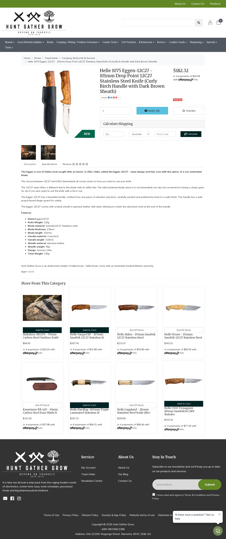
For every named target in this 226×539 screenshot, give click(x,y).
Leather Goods (177, 42)
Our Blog (123, 474)
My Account (88, 467)
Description (30, 164)
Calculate (192, 134)
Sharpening (196, 42)
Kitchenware (145, 42)
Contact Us (197, 3)
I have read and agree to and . (185, 497)
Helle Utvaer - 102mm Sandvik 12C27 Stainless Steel (183, 336)
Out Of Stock (137, 330)
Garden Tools (109, 42)
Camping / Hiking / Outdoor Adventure (77, 42)
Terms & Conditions (195, 495)
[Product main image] (58, 105)
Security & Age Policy (114, 515)
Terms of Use (51, 515)
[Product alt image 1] (48, 152)
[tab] (30, 164)
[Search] (199, 22)
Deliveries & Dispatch (170, 515)
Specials (210, 42)
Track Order (88, 474)
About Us (179, 3)
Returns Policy (90, 515)
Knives (160, 42)
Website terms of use (142, 515)
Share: (104, 97)
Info (196, 79)
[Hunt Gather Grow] (34, 22)
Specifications (49, 164)
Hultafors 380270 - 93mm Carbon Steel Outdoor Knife (41, 336)
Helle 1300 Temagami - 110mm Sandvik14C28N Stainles (179, 411)
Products (215, 3)
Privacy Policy (70, 515)
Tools (8, 47)
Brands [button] (9, 42)
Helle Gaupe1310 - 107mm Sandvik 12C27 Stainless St (87, 336)
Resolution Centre (91, 480)
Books (50, 42)
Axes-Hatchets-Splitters (29, 42)
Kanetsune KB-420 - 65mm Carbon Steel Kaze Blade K (40, 411)
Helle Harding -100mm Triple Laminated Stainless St (89, 411)
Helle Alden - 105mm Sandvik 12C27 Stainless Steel (136, 336)
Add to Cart (42, 330)
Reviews (67, 164)
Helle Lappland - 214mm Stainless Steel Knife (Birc (133, 411)
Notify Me (153, 110)
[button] (189, 110)
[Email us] (6, 499)
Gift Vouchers (128, 42)
